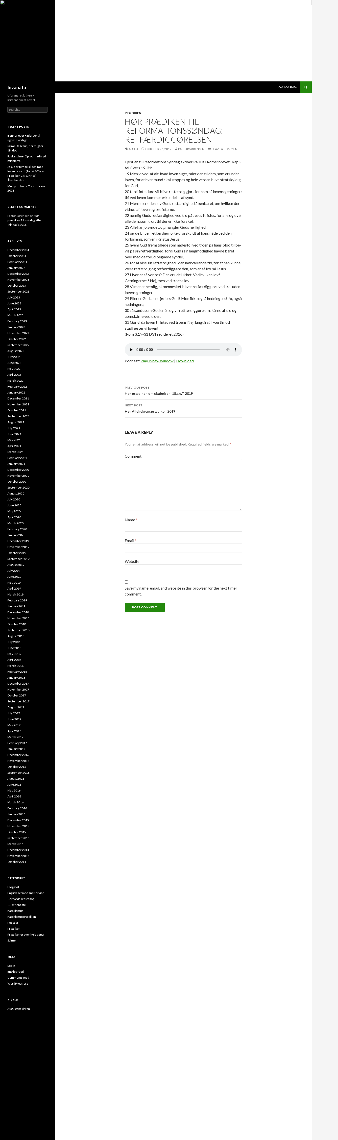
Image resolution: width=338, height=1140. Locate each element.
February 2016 (17, 808)
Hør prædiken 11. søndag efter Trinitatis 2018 (24, 220)
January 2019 (16, 606)
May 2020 (14, 511)
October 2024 (16, 256)
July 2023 (13, 297)
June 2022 (14, 363)
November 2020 (18, 475)
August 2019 (15, 565)
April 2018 (14, 660)
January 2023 (16, 327)
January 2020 (16, 535)
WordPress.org (17, 983)
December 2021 (18, 398)
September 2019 (18, 559)
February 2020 (17, 529)
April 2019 (14, 588)
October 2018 (16, 624)
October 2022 (16, 339)
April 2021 (14, 446)
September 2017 (18, 701)
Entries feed (15, 971)
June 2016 (14, 784)
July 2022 (13, 357)
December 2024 (18, 250)
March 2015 (15, 844)
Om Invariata (287, 87)
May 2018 (14, 654)
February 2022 (17, 386)
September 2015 (18, 838)
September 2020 (18, 487)
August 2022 (15, 351)
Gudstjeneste (16, 905)
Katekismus (15, 911)
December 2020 (18, 469)
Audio (133, 149)
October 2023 (16, 285)
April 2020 (14, 517)
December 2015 (18, 820)
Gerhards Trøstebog (20, 899)
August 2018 (15, 636)
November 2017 (18, 689)
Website (132, 561)
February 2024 (17, 262)
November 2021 (18, 404)
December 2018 (18, 612)
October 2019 (16, 553)
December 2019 (18, 541)
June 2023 (14, 303)
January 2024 (16, 268)
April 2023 (14, 309)
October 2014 (16, 862)
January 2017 (16, 749)
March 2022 (15, 380)
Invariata (16, 87)
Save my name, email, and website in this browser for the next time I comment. (181, 591)
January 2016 (16, 814)
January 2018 (16, 677)
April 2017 (14, 731)
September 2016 (18, 772)
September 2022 (18, 345)
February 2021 (17, 458)
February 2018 (17, 671)
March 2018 (15, 666)
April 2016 (14, 796)
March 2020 (15, 523)
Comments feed (18, 977)
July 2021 (13, 428)
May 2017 (14, 725)
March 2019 (15, 594)
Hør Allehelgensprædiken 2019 (150, 408)
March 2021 (15, 452)
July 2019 (13, 570)
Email (131, 540)
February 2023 (17, 321)
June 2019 (14, 576)
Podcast (12, 922)
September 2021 (18, 416)
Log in (11, 965)
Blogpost (13, 887)
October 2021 (16, 410)
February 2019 (17, 600)
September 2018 (18, 630)
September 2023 (18, 291)
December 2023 (18, 273)
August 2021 (15, 422)
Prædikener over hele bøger (26, 934)
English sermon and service (25, 893)
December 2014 (18, 850)
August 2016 (15, 778)
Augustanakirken (18, 1009)
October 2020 (16, 481)
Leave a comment (225, 149)
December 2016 (18, 755)
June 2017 (14, 719)
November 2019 (18, 547)
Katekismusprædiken (21, 916)
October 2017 (16, 695)
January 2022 (16, 392)
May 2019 (14, 582)
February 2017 (17, 743)
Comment (133, 456)
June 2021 (14, 434)
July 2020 (13, 499)
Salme (11, 940)
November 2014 (18, 856)
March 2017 (15, 737)
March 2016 (15, 802)
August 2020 (15, 493)
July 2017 (13, 713)
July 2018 (13, 642)
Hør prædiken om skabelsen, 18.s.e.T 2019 (159, 391)
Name (131, 519)
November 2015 (18, 826)
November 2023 (18, 279)
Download (185, 360)
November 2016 (18, 761)
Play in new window (157, 360)
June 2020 (14, 505)
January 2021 (16, 464)
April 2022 (14, 374)
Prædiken (133, 113)
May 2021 (14, 440)
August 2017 (15, 707)
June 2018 (14, 648)
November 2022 (18, 333)
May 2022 (14, 369)
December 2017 (18, 683)
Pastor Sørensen (191, 149)
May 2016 (14, 790)
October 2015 (16, 832)
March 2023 (15, 315)
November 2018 (18, 618)
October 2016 (16, 766)
